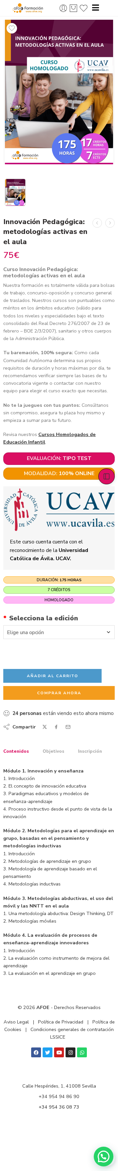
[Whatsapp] (82, 1052)
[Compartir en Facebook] (56, 726)
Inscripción (90, 751)
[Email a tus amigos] (68, 727)
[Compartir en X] (44, 726)
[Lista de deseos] (12, 28)
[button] (103, 1156)
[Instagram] (70, 1052)
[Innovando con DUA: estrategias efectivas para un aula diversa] (110, 223)
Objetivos (53, 751)
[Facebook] (36, 1052)
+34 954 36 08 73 (59, 1107)
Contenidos (16, 751)
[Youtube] (59, 1052)
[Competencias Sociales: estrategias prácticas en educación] (97, 223)
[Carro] (73, 8)
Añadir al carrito (52, 675)
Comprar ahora (59, 693)
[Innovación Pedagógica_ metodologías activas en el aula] (59, 92)
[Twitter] (47, 1052)
